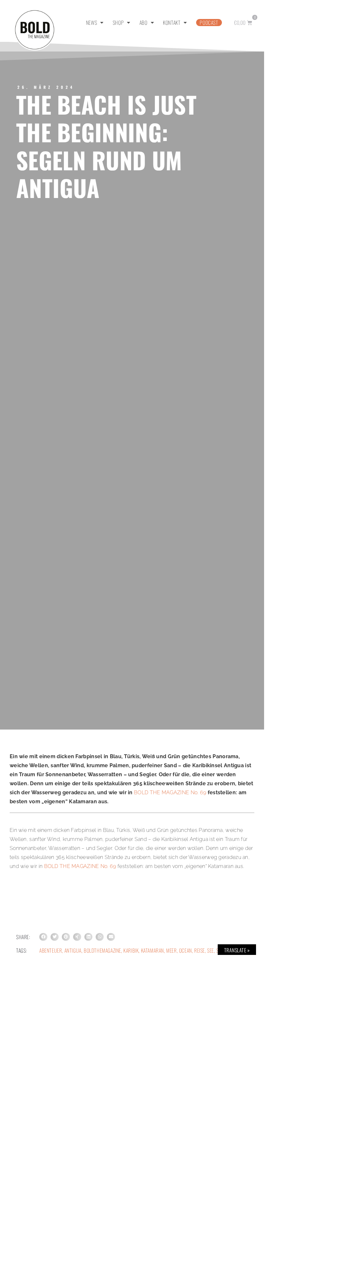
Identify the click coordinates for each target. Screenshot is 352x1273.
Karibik (130, 950)
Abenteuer (50, 950)
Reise (199, 950)
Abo (143, 22)
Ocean (185, 950)
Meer (171, 950)
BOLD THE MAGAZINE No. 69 (170, 792)
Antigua (72, 950)
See (210, 950)
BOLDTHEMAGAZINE (102, 950)
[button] (43, 937)
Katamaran (152, 950)
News (91, 22)
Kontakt (171, 22)
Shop (118, 22)
